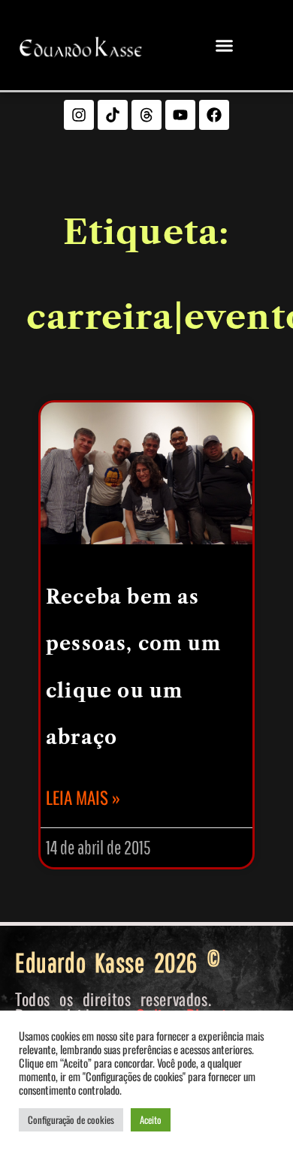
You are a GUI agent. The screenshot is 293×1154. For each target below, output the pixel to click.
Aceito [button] (151, 1119)
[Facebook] (214, 115)
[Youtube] (180, 115)
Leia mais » (83, 797)
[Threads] (146, 115)
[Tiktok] (113, 115)
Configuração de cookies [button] (71, 1119)
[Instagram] (79, 115)
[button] (224, 45)
